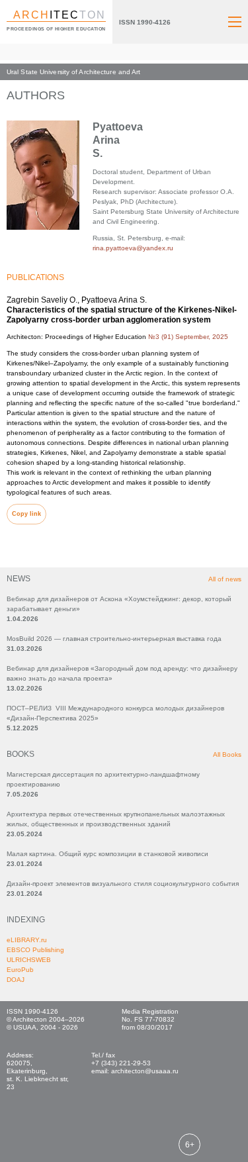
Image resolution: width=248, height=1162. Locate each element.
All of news (224, 579)
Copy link (26, 513)
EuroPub (20, 969)
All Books (227, 754)
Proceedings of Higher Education (56, 28)
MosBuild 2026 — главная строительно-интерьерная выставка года (114, 638)
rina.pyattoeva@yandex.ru (133, 248)
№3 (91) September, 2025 (188, 336)
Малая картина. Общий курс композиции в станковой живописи (107, 853)
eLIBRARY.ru (27, 940)
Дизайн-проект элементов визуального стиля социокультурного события (123, 883)
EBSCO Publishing (35, 949)
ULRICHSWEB (29, 959)
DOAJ (15, 979)
